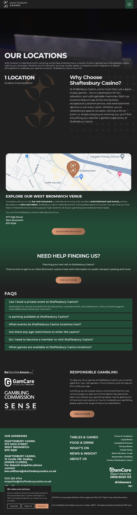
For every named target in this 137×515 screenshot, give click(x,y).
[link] (120, 472)
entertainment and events (104, 201)
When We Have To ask (122, 453)
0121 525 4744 (13, 478)
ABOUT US (78, 459)
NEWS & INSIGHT (83, 453)
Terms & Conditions (123, 436)
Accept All (42, 506)
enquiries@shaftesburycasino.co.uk (27, 481)
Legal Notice (127, 440)
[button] (68, 305)
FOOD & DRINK (82, 443)
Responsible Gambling (122, 457)
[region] (27, 498)
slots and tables (29, 204)
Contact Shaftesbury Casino (120, 460)
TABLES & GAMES (84, 437)
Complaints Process (123, 443)
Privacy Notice (126, 446)
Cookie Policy (126, 450)
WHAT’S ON (79, 448)
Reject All (28, 506)
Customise (14, 506)
